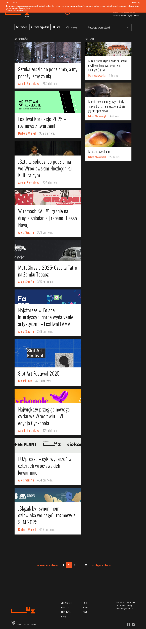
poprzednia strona (48, 565)
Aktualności (66, 602)
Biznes (56, 27)
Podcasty (65, 607)
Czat (85, 611)
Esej (66, 27)
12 (86, 565)
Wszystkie (21, 27)
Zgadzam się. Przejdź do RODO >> (17, 10)
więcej (74, 27)
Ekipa (85, 602)
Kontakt (86, 607)
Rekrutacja (66, 611)
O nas (63, 616)
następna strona (101, 565)
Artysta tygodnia (40, 27)
